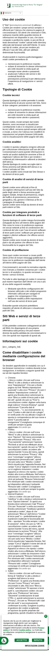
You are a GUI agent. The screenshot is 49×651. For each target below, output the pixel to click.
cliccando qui (24, 427)
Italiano (7, 13)
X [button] (46, 616)
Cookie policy (25, 630)
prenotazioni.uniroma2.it (21, 25)
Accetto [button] (21, 640)
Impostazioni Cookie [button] (34, 645)
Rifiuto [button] (38, 640)
